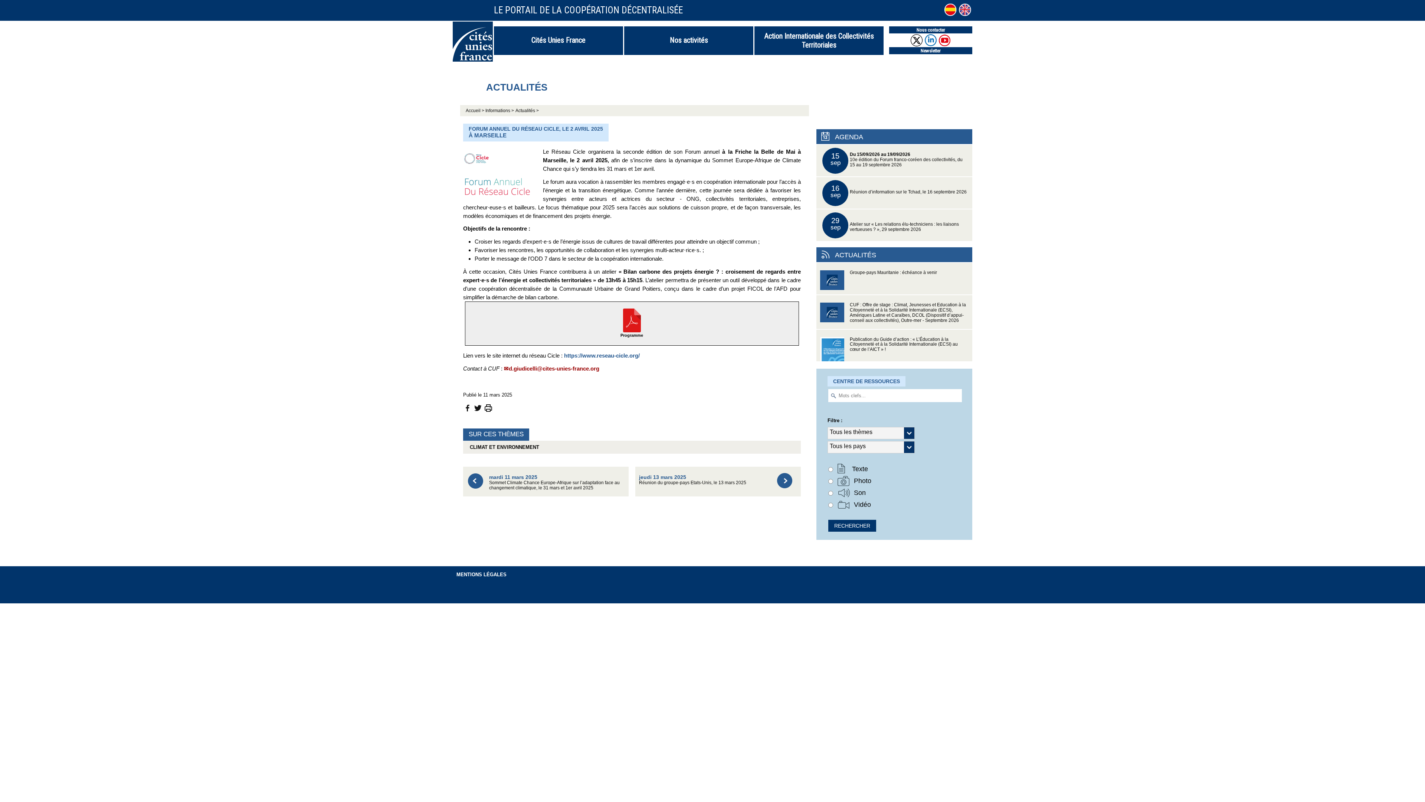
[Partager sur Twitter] (478, 407)
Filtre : (835, 420)
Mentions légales (481, 574)
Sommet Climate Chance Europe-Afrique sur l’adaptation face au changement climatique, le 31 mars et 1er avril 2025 (554, 482)
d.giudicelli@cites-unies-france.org (554, 368)
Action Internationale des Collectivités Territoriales (819, 40)
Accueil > (475, 110)
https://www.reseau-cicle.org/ (602, 355)
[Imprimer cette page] (488, 407)
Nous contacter (931, 30)
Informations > (499, 110)
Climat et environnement (503, 447)
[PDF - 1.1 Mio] (632, 320)
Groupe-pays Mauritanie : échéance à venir (893, 272)
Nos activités (689, 40)
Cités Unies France (558, 40)
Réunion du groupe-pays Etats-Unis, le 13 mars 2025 (692, 479)
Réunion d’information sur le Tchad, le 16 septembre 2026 (899, 191)
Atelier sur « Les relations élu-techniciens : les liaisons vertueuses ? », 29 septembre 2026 (895, 224)
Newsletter (931, 50)
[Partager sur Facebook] (467, 407)
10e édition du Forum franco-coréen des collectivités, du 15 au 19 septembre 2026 (897, 159)
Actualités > (527, 110)
